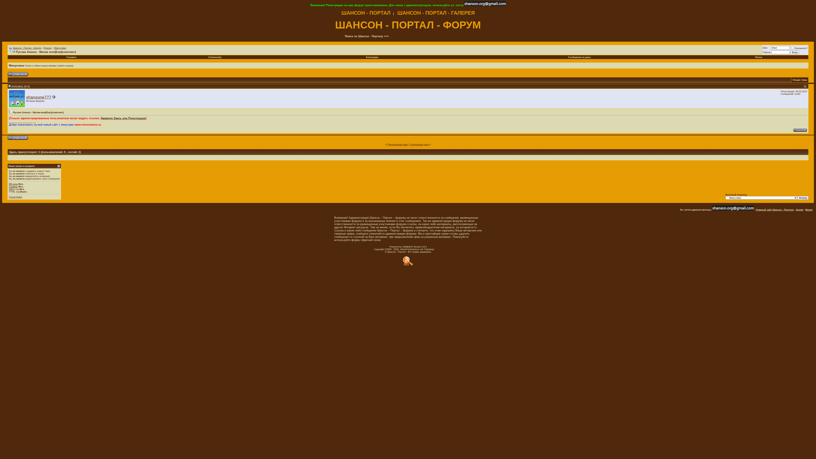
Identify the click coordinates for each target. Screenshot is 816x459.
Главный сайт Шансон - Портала (775, 209)
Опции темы (800, 80)
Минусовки (60, 48)
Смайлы (13, 186)
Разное (47, 48)
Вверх (809, 209)
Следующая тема (419, 144)
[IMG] (12, 189)
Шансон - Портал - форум (27, 48)
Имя (765, 48)
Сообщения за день (579, 57)
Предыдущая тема (398, 144)
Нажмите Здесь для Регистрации (123, 118)
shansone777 (38, 97)
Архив (799, 209)
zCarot (438, 249)
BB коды (13, 184)
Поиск (758, 57)
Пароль (767, 52)
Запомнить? (801, 48)
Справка (71, 57)
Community (214, 57)
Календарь (372, 57)
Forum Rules (15, 197)
